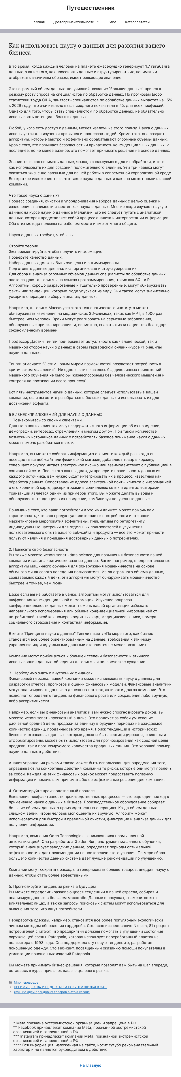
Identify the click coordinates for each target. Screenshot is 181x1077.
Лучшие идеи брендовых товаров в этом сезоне (52, 992)
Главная (38, 22)
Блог (112, 22)
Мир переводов (26, 982)
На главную (90, 1065)
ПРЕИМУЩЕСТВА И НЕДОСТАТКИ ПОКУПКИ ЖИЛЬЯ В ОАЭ (60, 987)
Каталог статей (137, 22)
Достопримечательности (73, 22)
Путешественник (91, 7)
